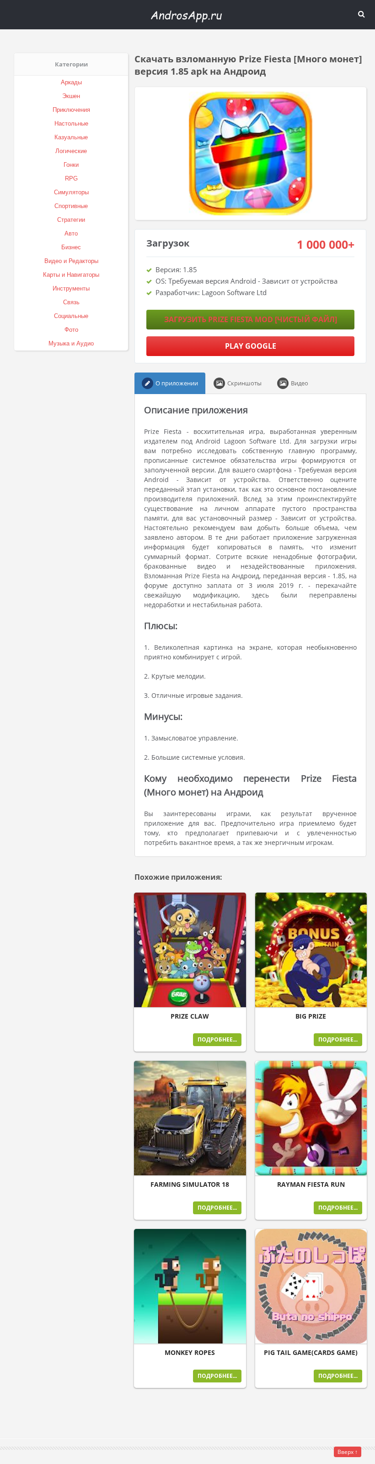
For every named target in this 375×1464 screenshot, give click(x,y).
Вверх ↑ (348, 1452)
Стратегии (71, 219)
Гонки (71, 164)
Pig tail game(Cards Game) (311, 1353)
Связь (71, 302)
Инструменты (71, 288)
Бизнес (71, 247)
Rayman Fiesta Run (311, 1184)
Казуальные (71, 137)
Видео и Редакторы (71, 261)
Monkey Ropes (190, 1353)
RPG (71, 178)
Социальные (71, 316)
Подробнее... (217, 1039)
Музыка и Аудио (71, 343)
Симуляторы (71, 192)
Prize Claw (190, 1016)
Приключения (71, 109)
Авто (71, 233)
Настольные (71, 123)
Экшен (71, 96)
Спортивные (71, 206)
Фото (71, 329)
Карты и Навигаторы (71, 274)
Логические (71, 151)
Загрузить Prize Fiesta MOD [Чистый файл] (250, 319)
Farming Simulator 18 (189, 1184)
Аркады (71, 82)
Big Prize (310, 1016)
